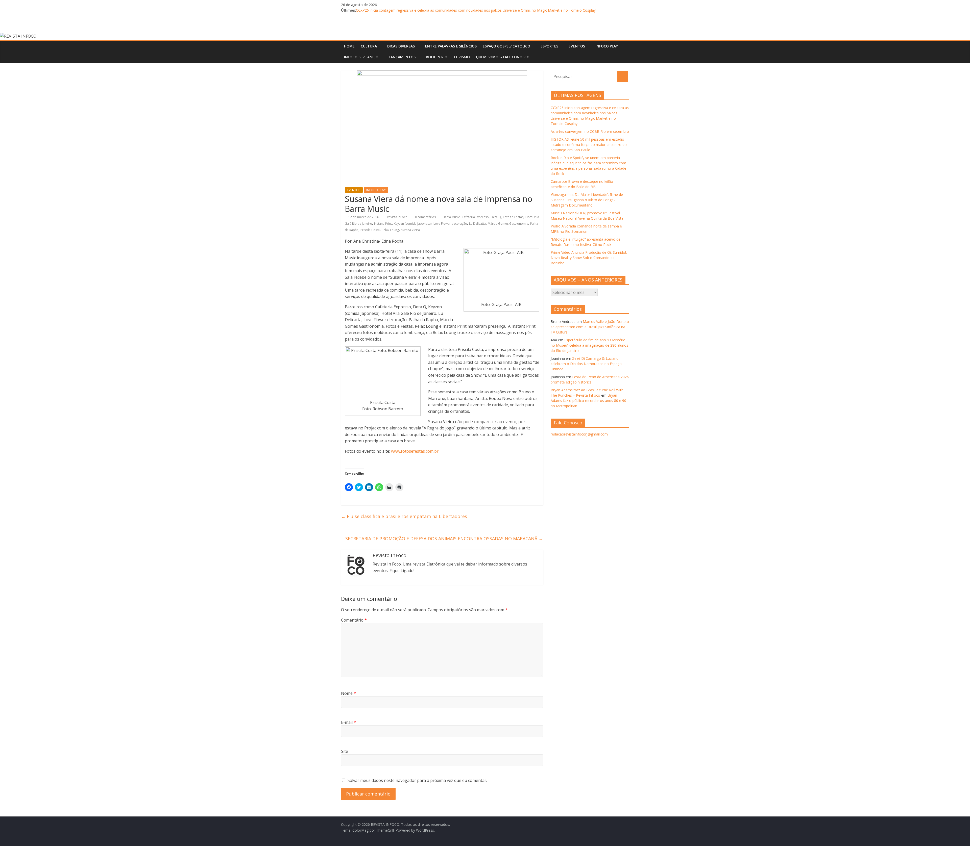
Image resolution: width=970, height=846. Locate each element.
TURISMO (461, 57)
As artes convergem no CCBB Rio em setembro (590, 131)
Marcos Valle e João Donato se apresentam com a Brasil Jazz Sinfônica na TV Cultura (590, 327)
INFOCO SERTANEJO (361, 57)
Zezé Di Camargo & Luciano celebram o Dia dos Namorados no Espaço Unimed (586, 363)
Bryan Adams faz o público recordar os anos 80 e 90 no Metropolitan (588, 400)
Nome (348, 693)
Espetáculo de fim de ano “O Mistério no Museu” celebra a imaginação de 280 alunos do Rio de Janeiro (589, 345)
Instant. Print (383, 223)
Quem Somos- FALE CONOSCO (502, 57)
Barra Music (451, 217)
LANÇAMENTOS (402, 57)
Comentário (354, 620)
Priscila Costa (370, 230)
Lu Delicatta (477, 223)
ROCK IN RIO (436, 57)
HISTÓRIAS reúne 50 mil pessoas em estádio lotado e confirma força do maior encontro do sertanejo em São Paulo (589, 144)
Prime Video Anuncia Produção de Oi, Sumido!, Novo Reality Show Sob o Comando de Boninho (589, 257)
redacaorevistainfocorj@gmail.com (579, 434)
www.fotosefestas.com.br (415, 451)
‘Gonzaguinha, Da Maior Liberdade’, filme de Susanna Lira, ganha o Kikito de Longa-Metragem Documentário (587, 200)
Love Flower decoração (450, 223)
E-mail (348, 722)
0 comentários (425, 217)
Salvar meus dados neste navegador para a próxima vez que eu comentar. (417, 780)
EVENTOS (577, 46)
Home (349, 46)
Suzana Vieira (410, 230)
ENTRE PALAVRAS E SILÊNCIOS (451, 46)
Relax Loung (390, 230)
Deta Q (496, 217)
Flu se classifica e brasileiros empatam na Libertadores (404, 516)
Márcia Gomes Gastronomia (508, 223)
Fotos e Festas (513, 217)
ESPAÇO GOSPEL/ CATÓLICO (506, 46)
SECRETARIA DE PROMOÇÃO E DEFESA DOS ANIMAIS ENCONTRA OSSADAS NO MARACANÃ (444, 538)
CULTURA (369, 46)
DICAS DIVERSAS (401, 46)
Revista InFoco (397, 217)
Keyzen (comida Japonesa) (412, 223)
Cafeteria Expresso (475, 217)
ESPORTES (549, 46)
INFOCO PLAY (606, 46)
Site (344, 751)
